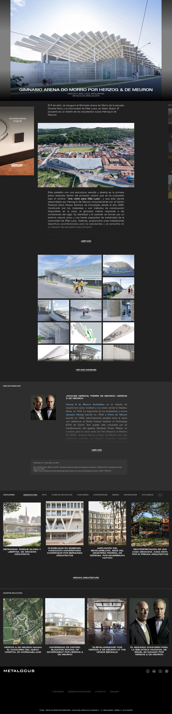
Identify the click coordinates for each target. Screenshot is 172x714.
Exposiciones (130, 495)
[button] (7, 540)
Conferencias (100, 495)
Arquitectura (30, 495)
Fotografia (147, 495)
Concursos (83, 495)
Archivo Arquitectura (86, 578)
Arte (44, 495)
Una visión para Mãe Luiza (84, 199)
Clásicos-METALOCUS (61, 495)
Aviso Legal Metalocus (81, 710)
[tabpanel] (86, 540)
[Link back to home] (19, 671)
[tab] (30, 495)
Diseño (115, 495)
